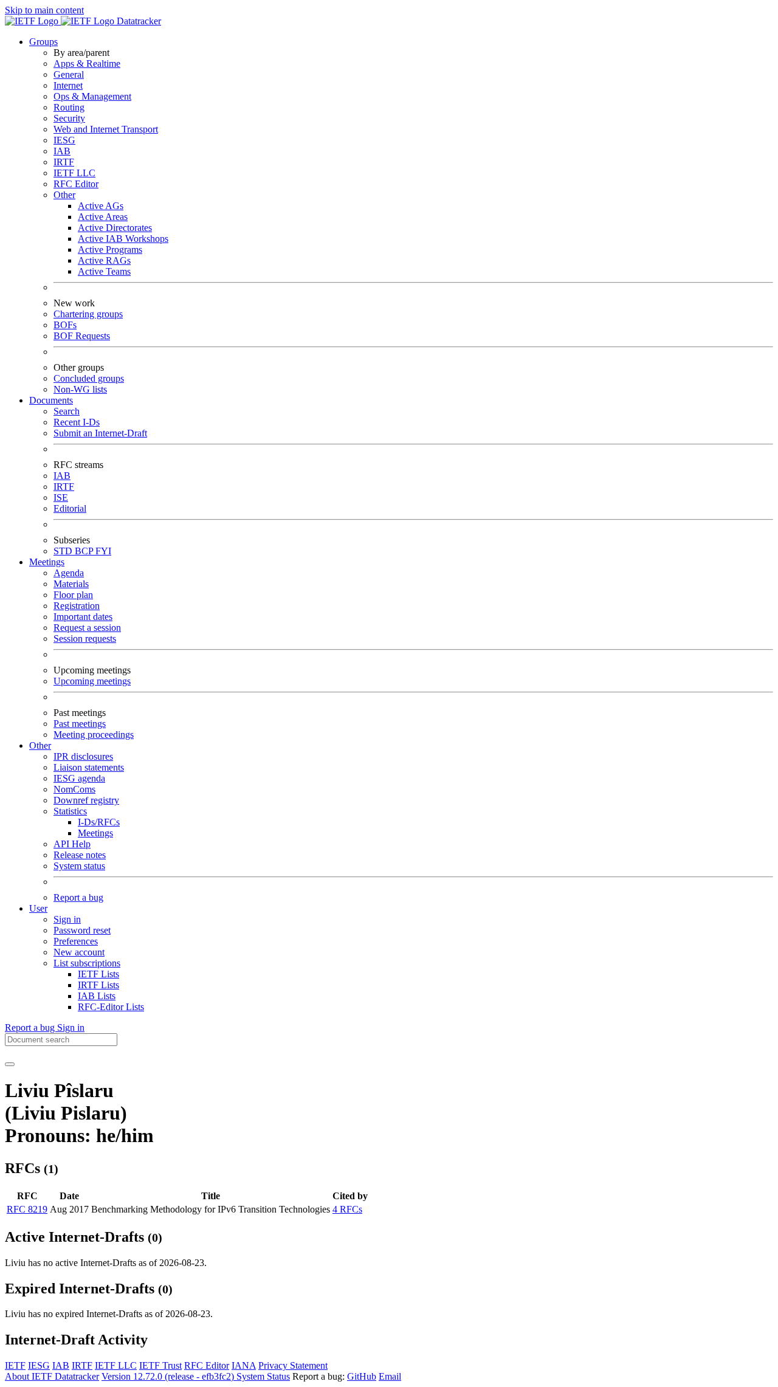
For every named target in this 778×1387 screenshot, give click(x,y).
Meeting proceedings (93, 734)
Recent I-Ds (76, 422)
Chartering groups (88, 314)
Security (69, 118)
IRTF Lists (98, 985)
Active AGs (100, 206)
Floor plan (73, 595)
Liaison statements (88, 767)
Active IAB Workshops (123, 238)
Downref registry (86, 800)
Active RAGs (104, 260)
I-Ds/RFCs (99, 822)
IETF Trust (160, 1365)
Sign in (67, 919)
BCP (85, 551)
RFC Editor (75, 184)
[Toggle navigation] (10, 1064)
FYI (103, 551)
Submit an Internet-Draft (100, 433)
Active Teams (104, 271)
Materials (71, 584)
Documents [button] (51, 400)
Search (66, 411)
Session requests (84, 638)
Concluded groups (88, 378)
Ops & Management (92, 96)
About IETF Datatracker (52, 1376)
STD (64, 551)
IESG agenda (79, 778)
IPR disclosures (83, 756)
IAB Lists (96, 996)
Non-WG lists (80, 389)
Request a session (87, 627)
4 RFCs (347, 1209)
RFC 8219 (27, 1209)
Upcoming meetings (92, 681)
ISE (60, 497)
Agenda (68, 573)
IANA (244, 1365)
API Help (72, 844)
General (68, 74)
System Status (263, 1376)
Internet (68, 85)
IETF (15, 1365)
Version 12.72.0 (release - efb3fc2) (169, 1376)
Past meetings (79, 723)
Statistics (70, 811)
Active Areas (103, 217)
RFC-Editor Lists (111, 1007)
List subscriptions (86, 963)
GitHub (361, 1376)
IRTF (63, 162)
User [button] (38, 908)
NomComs (74, 789)
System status (79, 866)
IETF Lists (98, 974)
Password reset (82, 930)
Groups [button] (43, 41)
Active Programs (110, 249)
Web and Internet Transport (105, 129)
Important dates (82, 616)
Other (64, 195)
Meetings (95, 833)
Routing (68, 107)
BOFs (65, 325)
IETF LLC (74, 173)
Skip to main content (44, 10)
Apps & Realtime (86, 63)
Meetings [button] (46, 562)
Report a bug (78, 897)
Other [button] (40, 745)
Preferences (75, 941)
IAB (62, 151)
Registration (76, 606)
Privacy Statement (293, 1365)
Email (390, 1376)
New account (79, 952)
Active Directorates (115, 227)
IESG (64, 140)
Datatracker (137, 21)
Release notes (79, 855)
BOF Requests (81, 336)
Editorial (69, 508)
